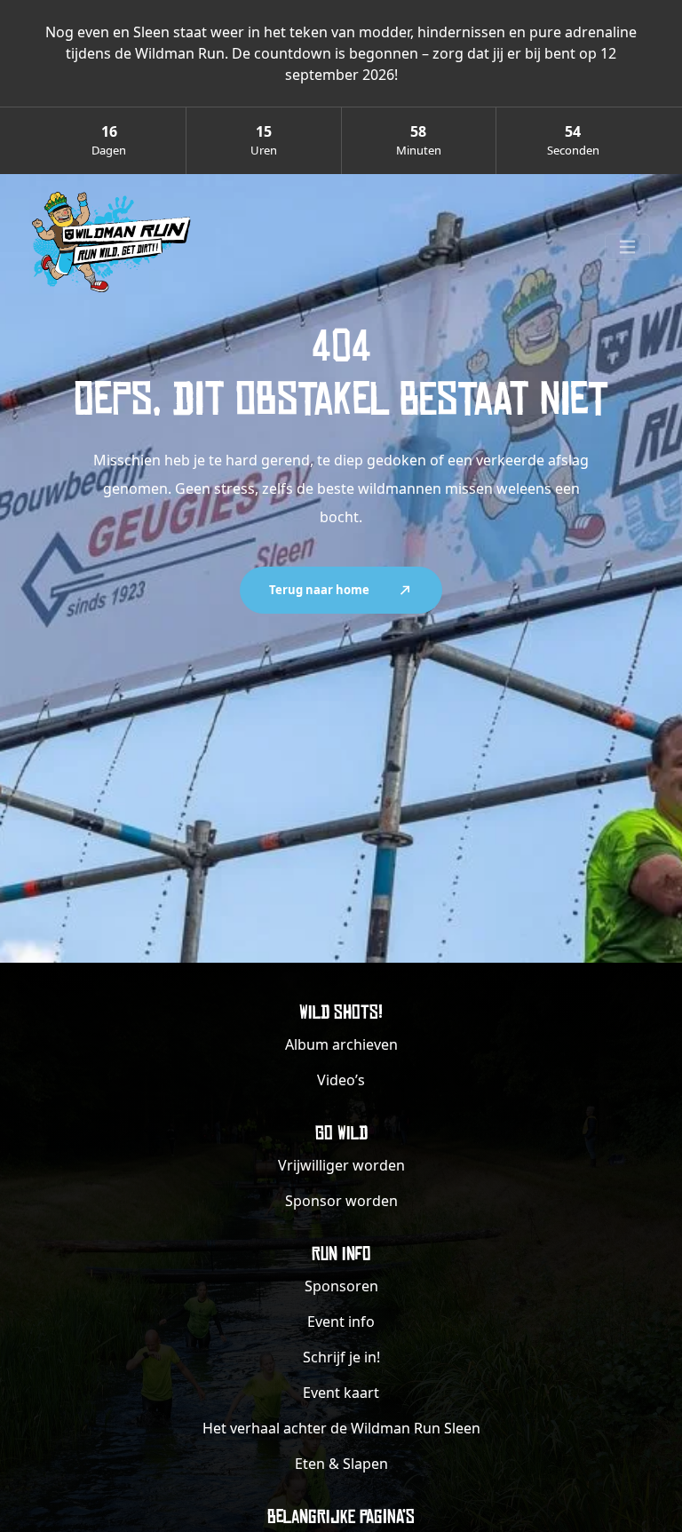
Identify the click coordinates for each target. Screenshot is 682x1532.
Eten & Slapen (341, 1463)
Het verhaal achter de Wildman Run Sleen (341, 1428)
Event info (341, 1321)
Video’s (341, 1080)
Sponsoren (341, 1286)
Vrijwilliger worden (341, 1165)
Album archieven (341, 1044)
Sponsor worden (341, 1201)
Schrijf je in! (341, 1357)
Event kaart (341, 1392)
